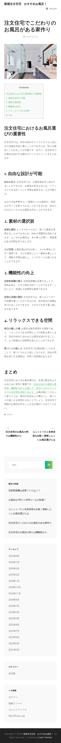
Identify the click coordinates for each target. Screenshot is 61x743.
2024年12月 (15, 587)
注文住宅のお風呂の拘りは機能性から (28, 532)
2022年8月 (14, 624)
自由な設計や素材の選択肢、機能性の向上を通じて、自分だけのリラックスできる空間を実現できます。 (30, 388)
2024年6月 (14, 612)
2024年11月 (15, 593)
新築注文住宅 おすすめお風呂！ (25, 4)
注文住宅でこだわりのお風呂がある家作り (30, 522)
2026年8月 (14, 555)
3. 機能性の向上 (13, 106)
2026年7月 (14, 562)
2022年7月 (14, 630)
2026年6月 (14, 568)
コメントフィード (18, 709)
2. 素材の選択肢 (13, 102)
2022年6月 (14, 637)
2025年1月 (14, 580)
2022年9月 (14, 618)
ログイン (13, 697)
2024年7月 (14, 605)
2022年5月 (14, 643)
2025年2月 (14, 574)
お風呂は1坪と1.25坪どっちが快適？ (27, 499)
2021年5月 (14, 649)
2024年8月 (14, 599)
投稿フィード (15, 703)
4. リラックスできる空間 (18, 110)
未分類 (9, 414)
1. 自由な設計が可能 (15, 97)
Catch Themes (45, 737)
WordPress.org (17, 715)
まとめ (9, 115)
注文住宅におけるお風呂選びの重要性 (24, 93)
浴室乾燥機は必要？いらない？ (24, 490)
